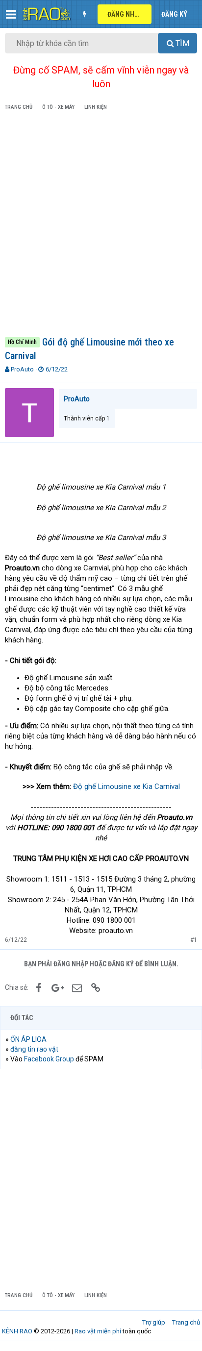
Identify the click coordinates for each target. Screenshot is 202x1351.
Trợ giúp (153, 1322)
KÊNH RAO (17, 1331)
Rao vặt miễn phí (98, 1331)
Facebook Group (49, 1059)
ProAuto (22, 369)
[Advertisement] (101, 225)
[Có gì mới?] (84, 14)
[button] (11, 14)
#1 (193, 939)
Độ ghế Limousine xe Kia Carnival (126, 786)
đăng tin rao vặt (34, 1049)
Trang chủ (186, 1322)
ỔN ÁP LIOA (28, 1039)
